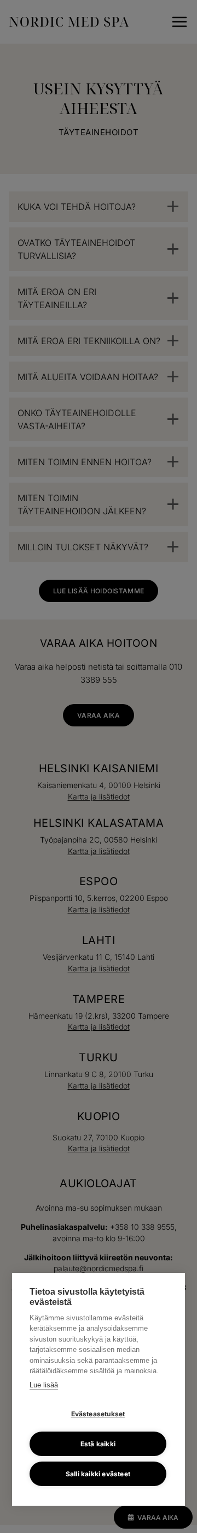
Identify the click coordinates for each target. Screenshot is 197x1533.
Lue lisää (44, 1385)
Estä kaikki (97, 1444)
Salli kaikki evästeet (98, 1474)
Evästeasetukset (98, 1414)
